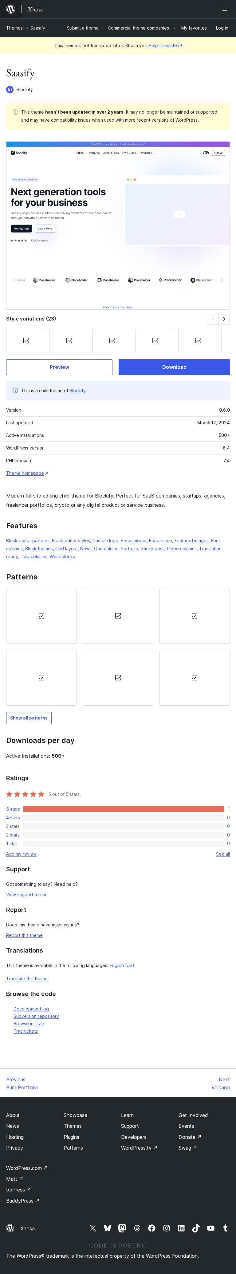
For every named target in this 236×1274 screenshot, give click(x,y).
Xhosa (28, 1228)
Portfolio (129, 548)
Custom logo (105, 540)
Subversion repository (36, 1016)
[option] (41, 616)
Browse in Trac (29, 1023)
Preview (59, 367)
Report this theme (24, 935)
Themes (14, 27)
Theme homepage (25, 473)
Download (174, 367)
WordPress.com (27, 1168)
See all (223, 854)
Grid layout (66, 548)
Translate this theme (27, 978)
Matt (14, 1179)
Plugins (71, 1137)
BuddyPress (23, 1201)
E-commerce (134, 540)
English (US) (122, 965)
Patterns (73, 1148)
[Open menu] (226, 9)
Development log (31, 1008)
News (86, 548)
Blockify (25, 89)
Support (130, 1126)
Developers (134, 1137)
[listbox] (118, 647)
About (13, 1115)
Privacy (14, 1148)
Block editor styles (71, 540)
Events (186, 1126)
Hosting (15, 1137)
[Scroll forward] (224, 319)
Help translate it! (165, 45)
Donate (190, 1137)
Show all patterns (29, 717)
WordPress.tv (139, 1148)
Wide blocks (62, 556)
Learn (127, 1115)
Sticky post (152, 548)
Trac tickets (26, 1031)
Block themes (39, 548)
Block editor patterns (27, 540)
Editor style (160, 540)
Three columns (181, 548)
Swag (188, 1148)
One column (106, 548)
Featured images (192, 540)
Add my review (21, 854)
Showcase (75, 1115)
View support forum (26, 894)
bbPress (18, 1190)
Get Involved (193, 1115)
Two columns (34, 556)
